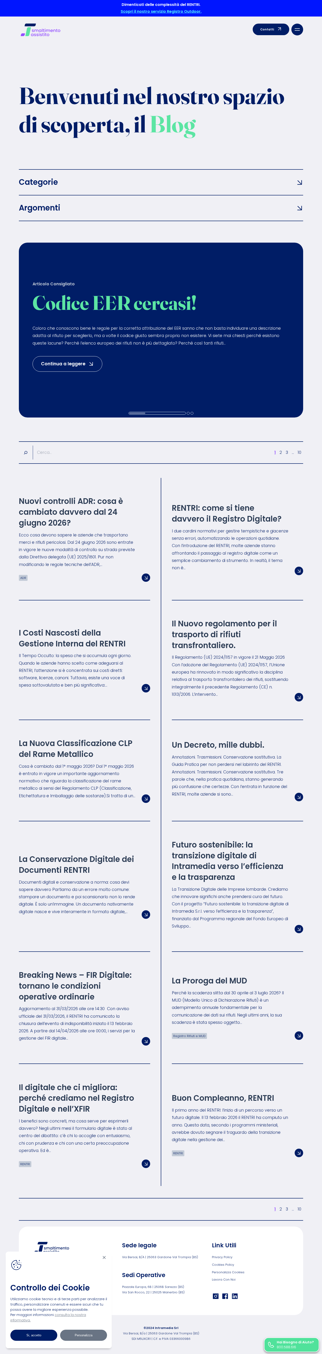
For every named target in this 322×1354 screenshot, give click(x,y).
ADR (23, 578)
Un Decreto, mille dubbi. (218, 745)
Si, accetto (33, 1335)
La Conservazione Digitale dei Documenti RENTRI (76, 864)
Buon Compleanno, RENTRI (223, 1098)
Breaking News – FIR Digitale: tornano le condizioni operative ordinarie (75, 986)
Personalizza (83, 1335)
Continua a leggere (71, 363)
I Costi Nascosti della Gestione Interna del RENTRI (72, 638)
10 (299, 452)
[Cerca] (26, 453)
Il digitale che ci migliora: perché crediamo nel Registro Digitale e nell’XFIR (76, 1098)
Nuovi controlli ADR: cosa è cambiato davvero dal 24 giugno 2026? (71, 512)
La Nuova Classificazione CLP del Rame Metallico (75, 748)
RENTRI (25, 1164)
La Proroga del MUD (209, 980)
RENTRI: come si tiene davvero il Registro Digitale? (226, 513)
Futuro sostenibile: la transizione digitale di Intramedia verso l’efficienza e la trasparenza (227, 860)
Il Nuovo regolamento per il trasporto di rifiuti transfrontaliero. (224, 634)
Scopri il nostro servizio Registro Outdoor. (161, 11)
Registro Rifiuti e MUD (189, 1036)
